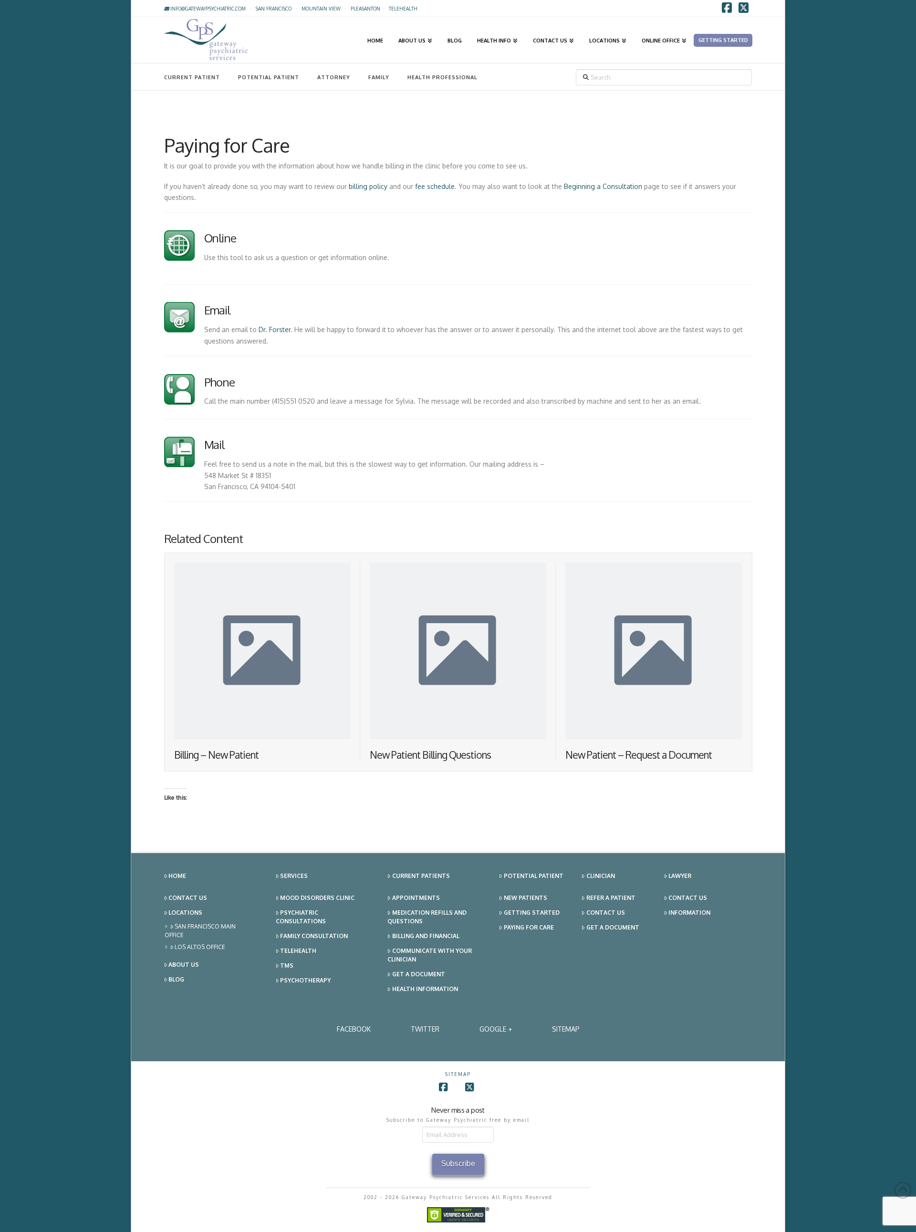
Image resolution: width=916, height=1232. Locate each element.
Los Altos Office (200, 946)
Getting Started (532, 912)
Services (294, 875)
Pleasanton (365, 8)
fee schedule (435, 186)
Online (220, 237)
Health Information (425, 988)
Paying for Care (529, 927)
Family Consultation (314, 936)
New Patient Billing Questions (430, 754)
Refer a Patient (610, 897)
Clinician (600, 875)
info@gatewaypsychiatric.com (207, 8)
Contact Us (187, 897)
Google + (495, 1029)
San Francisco (273, 8)
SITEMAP (566, 1029)
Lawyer (679, 875)
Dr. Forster (275, 329)
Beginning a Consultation (603, 186)
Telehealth (298, 950)
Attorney (333, 77)
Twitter (425, 1029)
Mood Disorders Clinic (317, 897)
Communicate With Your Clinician (429, 955)
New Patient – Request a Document (638, 754)
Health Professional (442, 77)
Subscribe (458, 1163)
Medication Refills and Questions (427, 917)
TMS (286, 965)
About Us (183, 964)
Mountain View (321, 8)
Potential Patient (268, 77)
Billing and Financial (425, 936)
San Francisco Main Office (200, 931)
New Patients (525, 897)
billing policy (368, 186)
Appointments (416, 897)
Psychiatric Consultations (301, 917)
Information (689, 912)
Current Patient (192, 77)
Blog (176, 979)
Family (378, 77)
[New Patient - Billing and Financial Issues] (179, 249)
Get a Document (418, 974)
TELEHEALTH (403, 8)
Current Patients (421, 875)
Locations (185, 912)
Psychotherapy (305, 980)
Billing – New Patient (216, 754)
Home (177, 875)
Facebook (354, 1029)
